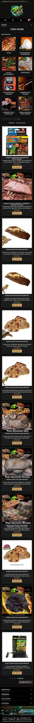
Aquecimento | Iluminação (25, 53)
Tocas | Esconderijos (9, 73)
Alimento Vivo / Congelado (9, 113)
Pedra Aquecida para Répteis (17, 249)
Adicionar (17, 167)
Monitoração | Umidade (8, 93)
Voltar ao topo (26, 682)
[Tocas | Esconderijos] (8, 63)
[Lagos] (8, 44)
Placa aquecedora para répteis (17, 663)
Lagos (8, 53)
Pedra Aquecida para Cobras (25, 113)
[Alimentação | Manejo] (25, 83)
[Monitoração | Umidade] (8, 83)
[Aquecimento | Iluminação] (25, 44)
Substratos (25, 72)
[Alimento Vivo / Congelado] (8, 103)
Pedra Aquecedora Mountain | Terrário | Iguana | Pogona (17, 526)
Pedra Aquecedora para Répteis (17, 295)
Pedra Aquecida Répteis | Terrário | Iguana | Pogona (17, 204)
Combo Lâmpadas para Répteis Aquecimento (17, 158)
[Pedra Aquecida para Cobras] (25, 103)
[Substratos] (25, 63)
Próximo (21, 678)
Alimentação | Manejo (25, 93)
